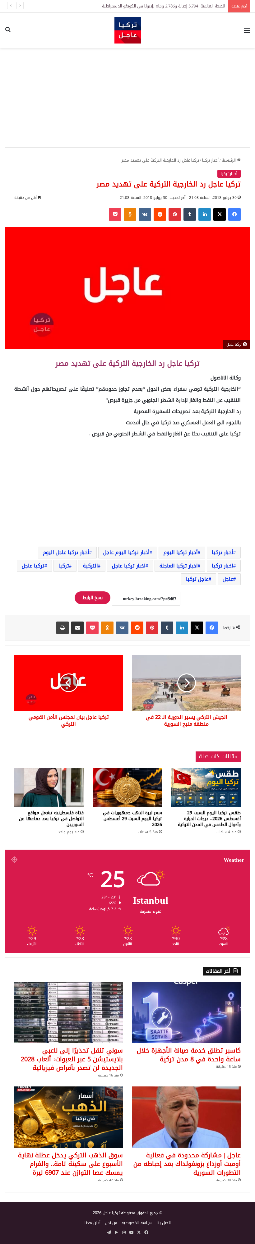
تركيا (63, 566)
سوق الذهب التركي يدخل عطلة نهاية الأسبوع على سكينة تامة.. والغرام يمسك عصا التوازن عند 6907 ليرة (70, 1163)
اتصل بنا (164, 1223)
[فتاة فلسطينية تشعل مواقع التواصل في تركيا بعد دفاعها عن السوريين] (49, 787)
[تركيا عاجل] (127, 30)
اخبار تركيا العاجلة (179, 566)
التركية (90, 566)
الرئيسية (229, 160)
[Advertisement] (127, 97)
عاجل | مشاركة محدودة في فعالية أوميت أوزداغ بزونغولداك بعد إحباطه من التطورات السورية (187, 1163)
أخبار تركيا (210, 160)
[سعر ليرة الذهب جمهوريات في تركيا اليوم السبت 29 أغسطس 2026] (127, 787)
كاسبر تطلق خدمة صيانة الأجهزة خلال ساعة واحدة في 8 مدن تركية (189, 1054)
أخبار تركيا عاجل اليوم (66, 552)
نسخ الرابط (92, 598)
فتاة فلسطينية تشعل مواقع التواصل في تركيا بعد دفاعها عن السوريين (51, 819)
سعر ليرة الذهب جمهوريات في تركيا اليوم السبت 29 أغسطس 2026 (132, 819)
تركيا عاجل (33, 566)
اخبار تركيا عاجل (129, 566)
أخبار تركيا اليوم (181, 552)
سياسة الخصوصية (137, 1223)
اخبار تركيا (222, 566)
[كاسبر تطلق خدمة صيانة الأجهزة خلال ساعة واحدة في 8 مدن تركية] (186, 1012)
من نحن (111, 1223)
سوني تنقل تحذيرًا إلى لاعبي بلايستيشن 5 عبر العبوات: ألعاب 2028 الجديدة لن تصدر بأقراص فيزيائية (72, 1059)
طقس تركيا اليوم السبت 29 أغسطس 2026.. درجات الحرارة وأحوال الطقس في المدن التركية (209, 819)
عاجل (228, 579)
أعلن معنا (92, 1223)
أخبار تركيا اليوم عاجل (126, 552)
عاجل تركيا (197, 579)
